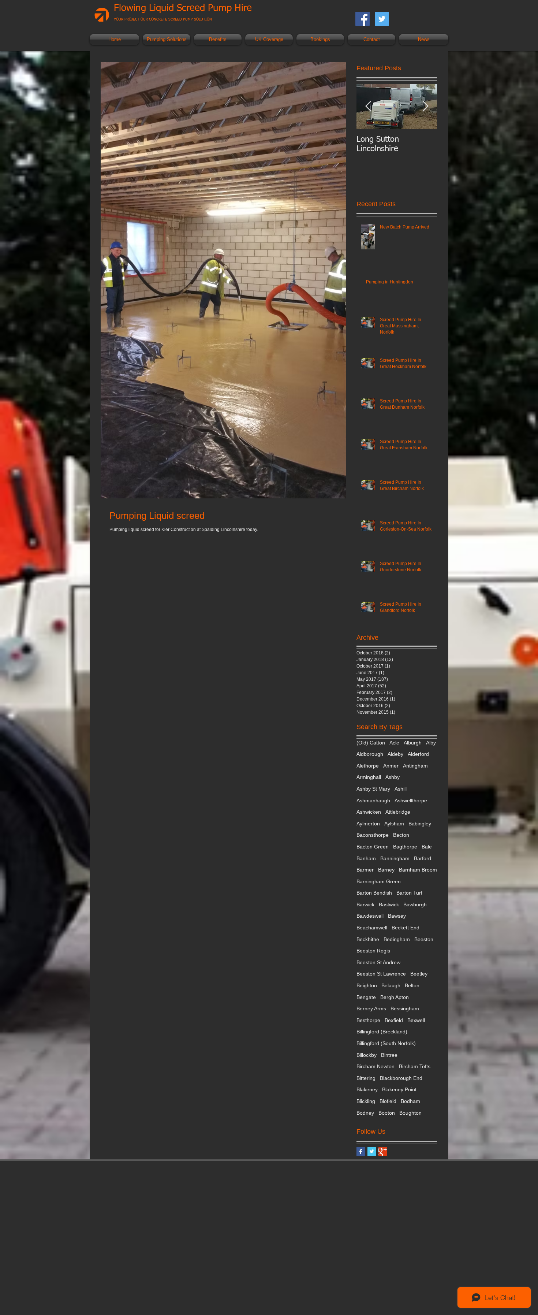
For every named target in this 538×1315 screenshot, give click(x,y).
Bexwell (416, 1020)
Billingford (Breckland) (381, 1031)
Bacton (401, 835)
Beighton (366, 985)
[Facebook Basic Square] (360, 1151)
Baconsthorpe (372, 835)
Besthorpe (368, 1020)
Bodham (410, 1101)
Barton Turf (409, 893)
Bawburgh (415, 904)
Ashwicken (368, 812)
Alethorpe (367, 766)
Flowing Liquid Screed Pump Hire (183, 8)
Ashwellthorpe (411, 800)
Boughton (410, 1113)
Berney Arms (371, 1008)
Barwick (365, 904)
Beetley (418, 974)
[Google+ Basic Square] (382, 1151)
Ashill (401, 789)
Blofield (388, 1101)
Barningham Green (378, 881)
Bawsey (397, 916)
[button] (166, 39)
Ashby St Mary (373, 789)
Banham (366, 858)
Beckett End (405, 927)
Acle (394, 743)
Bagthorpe (405, 847)
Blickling (365, 1101)
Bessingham (405, 1008)
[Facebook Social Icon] (362, 19)
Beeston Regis (373, 951)
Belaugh (390, 985)
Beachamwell (371, 927)
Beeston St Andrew (378, 962)
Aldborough (369, 754)
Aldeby (395, 754)
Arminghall (368, 777)
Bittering (366, 1078)
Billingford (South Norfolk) (386, 1043)
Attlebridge (397, 812)
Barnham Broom (418, 870)
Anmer (391, 766)
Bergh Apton (394, 997)
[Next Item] (425, 106)
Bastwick (389, 904)
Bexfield (394, 1020)
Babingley (419, 823)
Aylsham (394, 823)
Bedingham (397, 939)
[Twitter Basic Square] (371, 1151)
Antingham (415, 766)
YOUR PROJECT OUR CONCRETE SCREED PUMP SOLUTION (163, 19)
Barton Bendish (374, 893)
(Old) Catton (370, 743)
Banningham (395, 858)
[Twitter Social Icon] (382, 19)
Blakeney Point (399, 1089)
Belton (412, 985)
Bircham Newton (375, 1066)
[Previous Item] (368, 106)
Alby (431, 743)
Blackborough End (401, 1078)
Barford (422, 858)
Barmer (365, 870)
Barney (386, 870)
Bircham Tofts (414, 1066)
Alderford (418, 754)
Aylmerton (368, 823)
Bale (427, 847)
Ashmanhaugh (373, 800)
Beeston (423, 939)
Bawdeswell (370, 916)
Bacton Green (372, 847)
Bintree (389, 1055)
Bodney (365, 1113)
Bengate (366, 997)
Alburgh (413, 743)
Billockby (366, 1055)
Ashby (392, 777)
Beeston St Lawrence (381, 974)
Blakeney (367, 1089)
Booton (386, 1113)
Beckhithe (367, 939)
